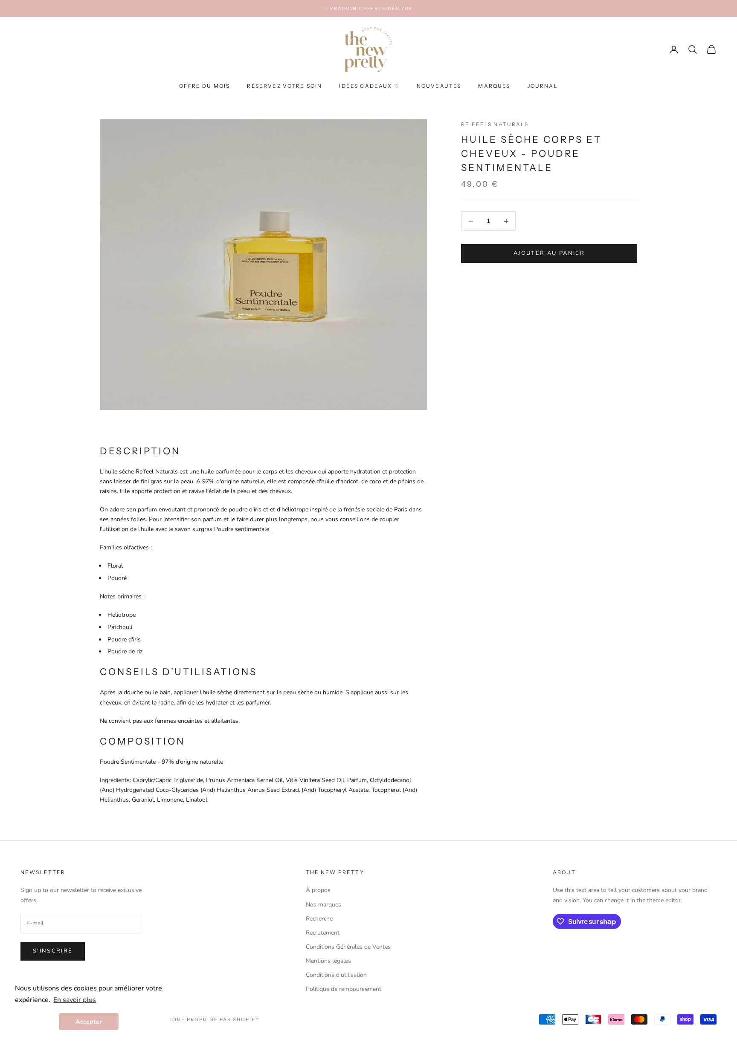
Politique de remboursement (343, 989)
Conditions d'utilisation (336, 975)
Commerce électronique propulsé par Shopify (180, 1019)
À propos (318, 890)
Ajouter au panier (549, 253)
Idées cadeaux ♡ (369, 86)
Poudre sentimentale (242, 529)
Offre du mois (204, 86)
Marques (494, 86)
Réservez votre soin (284, 86)
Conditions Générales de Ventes (348, 947)
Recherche (319, 919)
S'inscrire (53, 951)
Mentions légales (328, 961)
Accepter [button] (88, 1021)
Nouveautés (439, 86)
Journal (543, 86)
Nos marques (323, 905)
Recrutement (322, 933)
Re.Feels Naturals (494, 124)
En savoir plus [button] (74, 1000)
